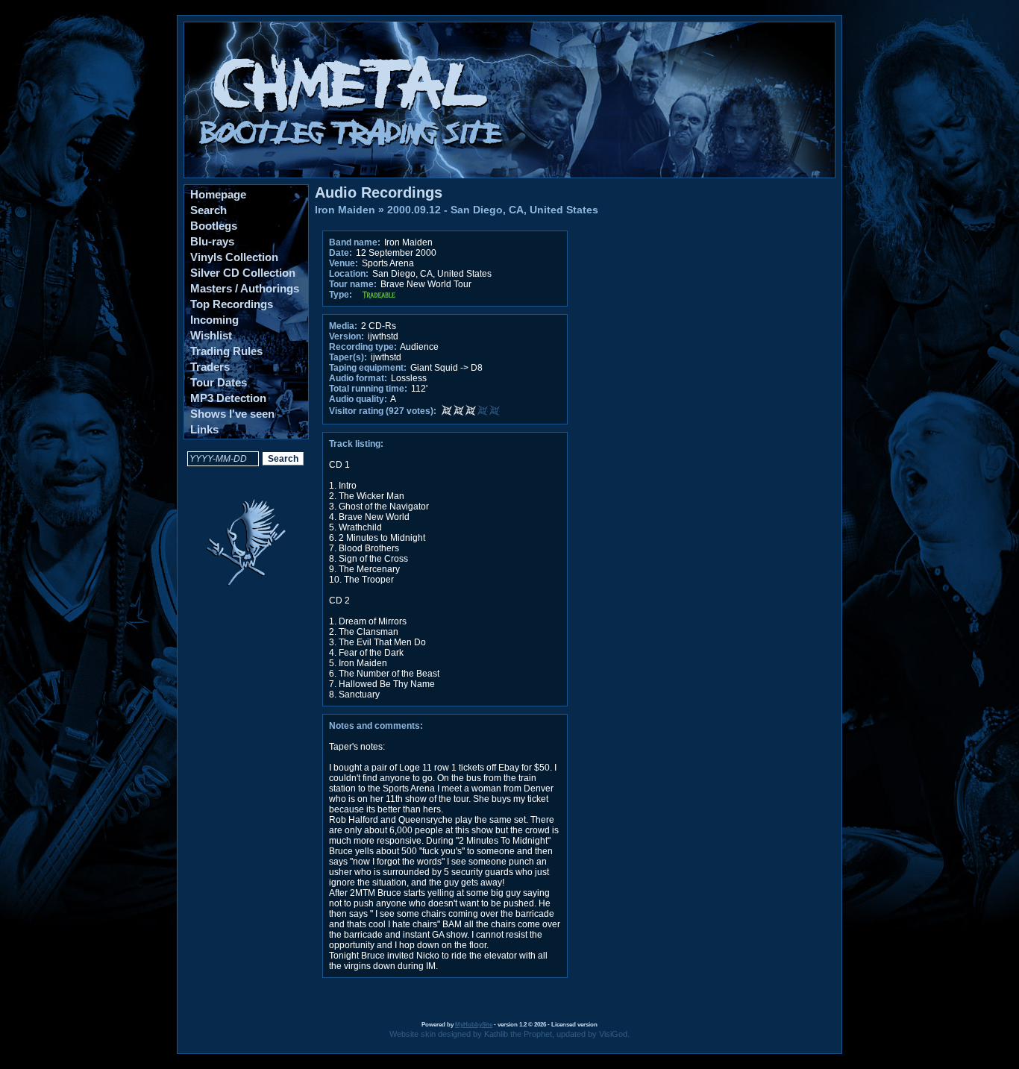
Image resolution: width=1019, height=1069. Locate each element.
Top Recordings (231, 304)
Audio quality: (358, 399)
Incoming (214, 319)
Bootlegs (213, 225)
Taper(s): (348, 357)
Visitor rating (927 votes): (382, 411)
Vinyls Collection (234, 257)
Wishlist (211, 335)
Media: (343, 326)
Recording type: (363, 347)
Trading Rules (226, 351)
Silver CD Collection (242, 272)
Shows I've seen (232, 413)
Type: (340, 294)
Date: (340, 253)
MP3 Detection (228, 398)
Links (204, 429)
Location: (349, 274)
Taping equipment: (368, 368)
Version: (346, 336)
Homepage (218, 194)
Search (208, 210)
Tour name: (353, 284)
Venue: (343, 263)
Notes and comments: (376, 726)
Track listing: (356, 444)
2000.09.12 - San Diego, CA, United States (492, 210)
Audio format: (358, 378)
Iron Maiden (345, 210)
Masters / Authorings (244, 288)
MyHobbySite (473, 1024)
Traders (210, 366)
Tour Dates (218, 382)
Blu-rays (212, 241)
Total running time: (368, 388)
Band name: (354, 242)
